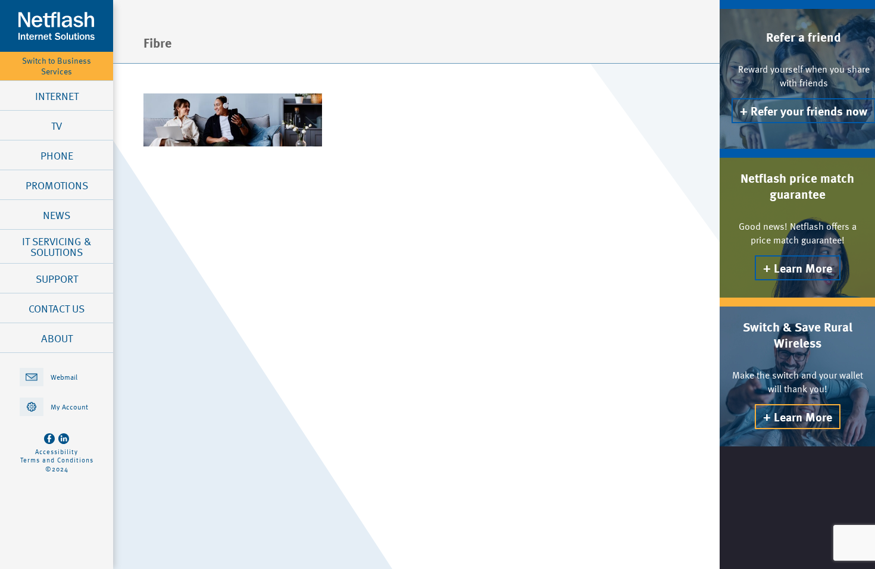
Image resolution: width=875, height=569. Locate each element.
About (57, 338)
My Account (69, 406)
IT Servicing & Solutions (56, 246)
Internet (57, 96)
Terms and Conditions (56, 460)
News (56, 215)
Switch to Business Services (56, 66)
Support (57, 278)
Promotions (57, 185)
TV (56, 125)
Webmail (64, 376)
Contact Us (57, 308)
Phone (56, 155)
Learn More (803, 268)
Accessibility (56, 452)
